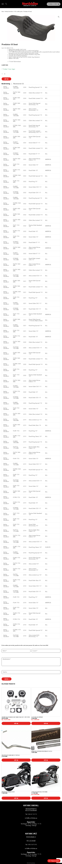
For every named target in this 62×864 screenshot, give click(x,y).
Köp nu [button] (16, 723)
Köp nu (6, 79)
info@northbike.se (31, 818)
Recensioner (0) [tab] (18, 83)
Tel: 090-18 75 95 (31, 844)
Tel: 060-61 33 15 (31, 814)
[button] (59, 17)
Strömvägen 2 (31, 837)
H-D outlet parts (18, 11)
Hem (3, 11)
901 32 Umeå (31, 840)
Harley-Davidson (9, 11)
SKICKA (6, 679)
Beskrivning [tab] (6, 83)
